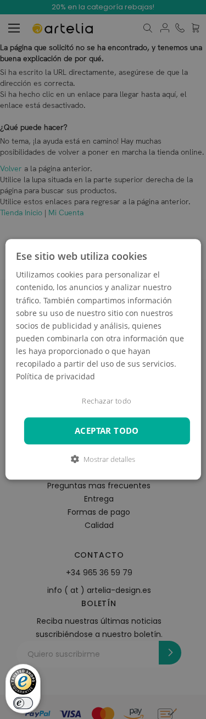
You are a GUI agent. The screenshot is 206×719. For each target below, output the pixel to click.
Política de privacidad (55, 376)
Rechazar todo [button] (106, 401)
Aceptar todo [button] (107, 431)
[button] (103, 459)
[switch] (23, 703)
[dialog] (103, 359)
